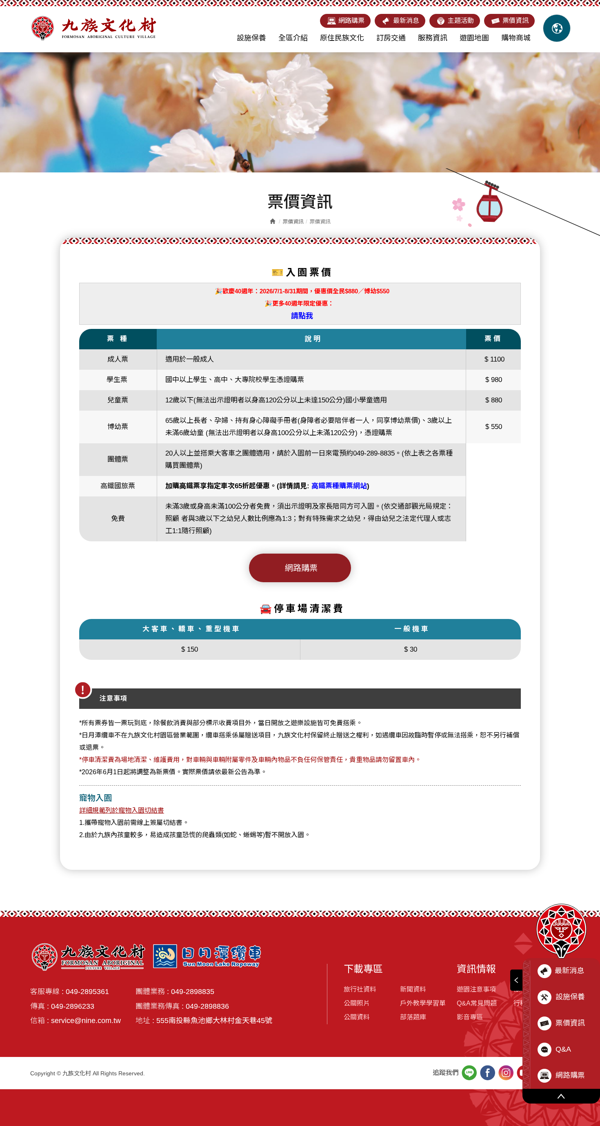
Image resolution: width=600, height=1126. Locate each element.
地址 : (145, 1021)
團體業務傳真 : (160, 1006)
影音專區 (470, 1017)
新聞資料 (413, 989)
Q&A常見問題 (477, 1003)
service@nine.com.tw (86, 1021)
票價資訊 (293, 222)
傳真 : (39, 1006)
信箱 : (39, 1021)
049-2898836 (207, 1006)
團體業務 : (152, 991)
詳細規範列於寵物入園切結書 (121, 810)
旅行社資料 (360, 989)
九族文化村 (93, 28)
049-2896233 (72, 1006)
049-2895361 (87, 991)
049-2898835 (192, 991)
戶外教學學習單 (423, 1003)
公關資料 (357, 1017)
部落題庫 (413, 1017)
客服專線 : (47, 991)
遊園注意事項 (476, 989)
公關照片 (357, 1003)
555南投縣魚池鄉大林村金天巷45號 (214, 1021)
